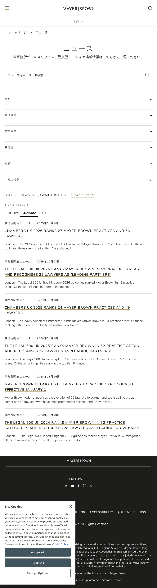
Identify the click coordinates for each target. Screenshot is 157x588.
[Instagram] (84, 486)
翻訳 (77, 21)
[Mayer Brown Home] (78, 8)
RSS (143, 512)
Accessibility (101, 512)
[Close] (70, 506)
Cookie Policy (60, 544)
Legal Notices (88, 566)
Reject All (38, 562)
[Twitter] (90, 486)
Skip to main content (19, 3)
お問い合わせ (126, 512)
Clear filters (82, 195)
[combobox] (78, 75)
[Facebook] (78, 486)
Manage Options (37, 573)
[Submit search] (147, 75)
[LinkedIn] (66, 486)
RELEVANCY (29, 213)
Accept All (38, 552)
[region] (37, 543)
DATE (43, 213)
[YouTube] (72, 486)
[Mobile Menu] (7, 8)
